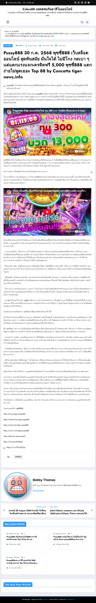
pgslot (26, 300)
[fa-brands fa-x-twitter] (79, 2)
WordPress (45, 599)
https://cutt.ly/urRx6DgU (13, 441)
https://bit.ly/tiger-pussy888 (14, 414)
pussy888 (10, 85)
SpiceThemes (70, 599)
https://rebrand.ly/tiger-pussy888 (16, 419)
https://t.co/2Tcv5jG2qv (16, 447)
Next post (53, 507)
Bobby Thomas (32, 46)
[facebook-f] (75, 2)
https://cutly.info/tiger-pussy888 (16, 425)
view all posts (38, 491)
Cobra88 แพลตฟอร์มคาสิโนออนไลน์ (47, 9)
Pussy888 (8, 46)
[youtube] (88, 2)
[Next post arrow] (91, 510)
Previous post (41, 507)
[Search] (82, 22)
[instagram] (85, 2)
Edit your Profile (70, 485)
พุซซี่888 (20, 46)
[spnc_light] (87, 22)
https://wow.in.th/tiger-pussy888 (16, 430)
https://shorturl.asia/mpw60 (14, 436)
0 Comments (61, 46)
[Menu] (8, 22)
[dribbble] (82, 2)
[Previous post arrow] (4, 510)
